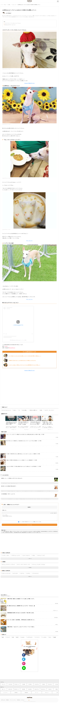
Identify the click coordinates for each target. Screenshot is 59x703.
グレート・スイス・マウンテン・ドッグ (23, 564)
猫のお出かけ (43, 689)
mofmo (29, 1)
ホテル (50, 637)
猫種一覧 (30, 576)
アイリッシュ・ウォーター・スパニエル (38, 564)
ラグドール (22, 573)
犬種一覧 (30, 558)
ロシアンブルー (15, 573)
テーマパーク (37, 637)
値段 (3, 637)
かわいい (15, 410)
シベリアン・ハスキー (5, 555)
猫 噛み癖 (26, 692)
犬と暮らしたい (16, 684)
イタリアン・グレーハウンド (49, 410)
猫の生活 (50, 689)
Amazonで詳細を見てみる (29, 83)
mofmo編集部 (8, 13)
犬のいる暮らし (24, 410)
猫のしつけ (3, 689)
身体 (13, 637)
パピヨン (33, 555)
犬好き (41, 410)
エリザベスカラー (30, 637)
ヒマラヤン (28, 573)
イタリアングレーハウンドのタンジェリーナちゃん (13, 23)
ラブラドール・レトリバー (16, 555)
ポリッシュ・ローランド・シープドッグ (8, 564)
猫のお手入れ (37, 689)
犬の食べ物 (10, 684)
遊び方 (17, 637)
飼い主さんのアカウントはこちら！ (10, 24)
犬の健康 (23, 684)
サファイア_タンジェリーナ (6, 410)
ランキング (8, 637)
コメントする (29, 524)
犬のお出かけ (50, 684)
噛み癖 (55, 637)
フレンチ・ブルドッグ (26, 555)
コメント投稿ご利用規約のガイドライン (26, 521)
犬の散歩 (43, 684)
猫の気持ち (30, 689)
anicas (6, 346)
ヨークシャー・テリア (41, 555)
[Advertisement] (29, 388)
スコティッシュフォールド (6, 573)
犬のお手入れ (37, 684)
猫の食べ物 (10, 689)
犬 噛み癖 (15, 692)
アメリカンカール (35, 573)
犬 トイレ (36, 692)
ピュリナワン (5, 692)
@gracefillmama (12, 347)
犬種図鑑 (30, 567)
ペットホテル (44, 637)
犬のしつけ (3, 684)
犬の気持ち (30, 684)
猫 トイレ (47, 692)
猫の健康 (23, 689)
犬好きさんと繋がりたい (33, 410)
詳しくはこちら (30, 240)
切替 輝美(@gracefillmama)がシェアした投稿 (18, 340)
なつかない (23, 637)
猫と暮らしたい (16, 689)
